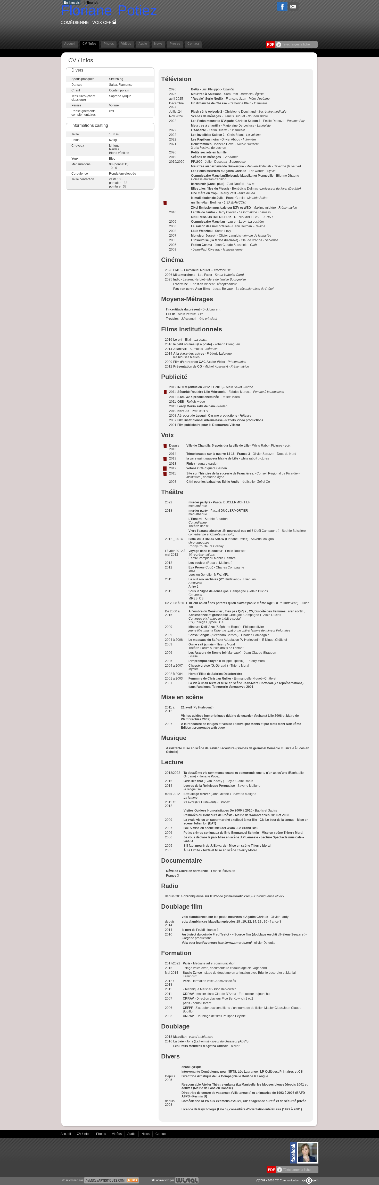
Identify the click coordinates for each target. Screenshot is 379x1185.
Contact (160, 1133)
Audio (131, 1133)
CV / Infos (84, 1133)
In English (91, 2)
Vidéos (117, 1133)
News (146, 1133)
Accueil (66, 1133)
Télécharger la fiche (295, 44)
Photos (101, 1133)
